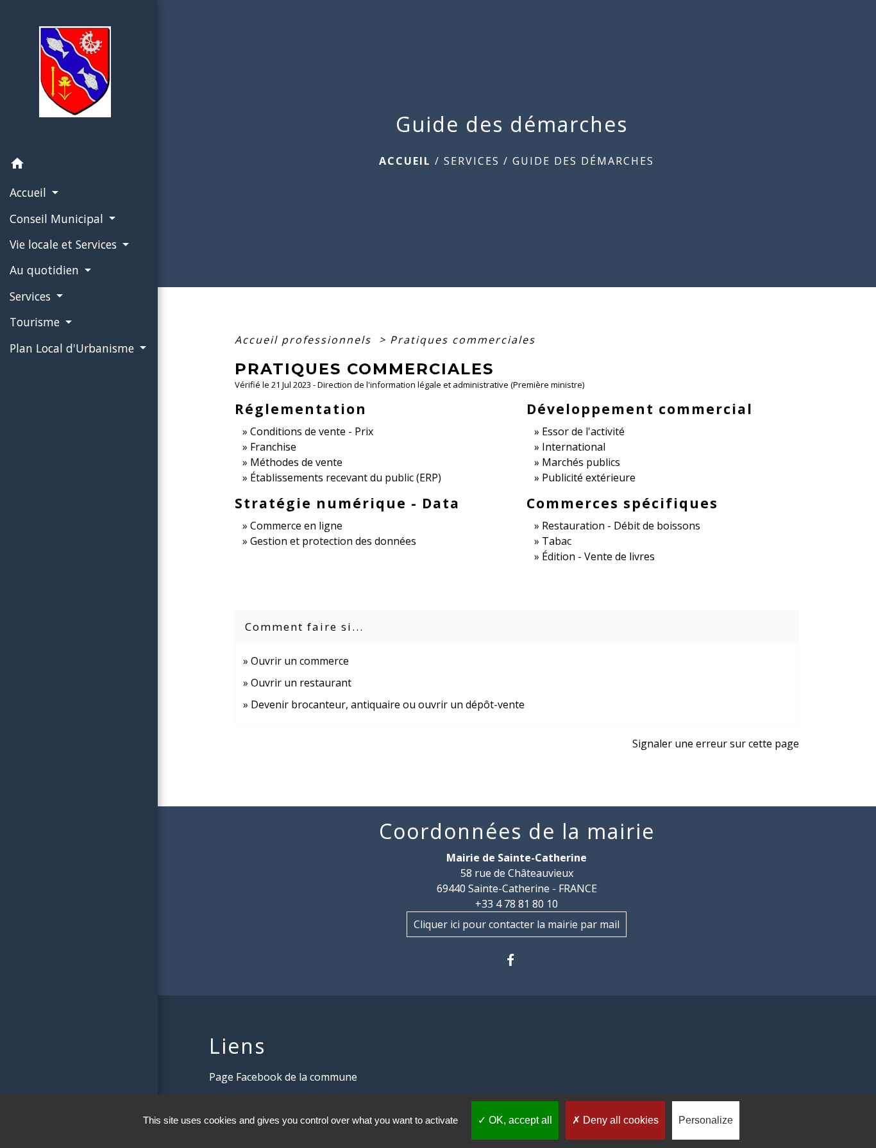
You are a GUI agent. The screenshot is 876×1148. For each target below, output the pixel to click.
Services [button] (32, 296)
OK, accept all (519, 1120)
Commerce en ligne (296, 526)
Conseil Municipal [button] (58, 218)
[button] (79, 165)
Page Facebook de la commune (283, 1077)
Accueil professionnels (305, 340)
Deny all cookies (619, 1120)
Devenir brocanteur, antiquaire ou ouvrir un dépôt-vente (388, 704)
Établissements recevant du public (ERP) (345, 477)
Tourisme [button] (36, 321)
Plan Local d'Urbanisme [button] (73, 348)
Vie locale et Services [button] (65, 244)
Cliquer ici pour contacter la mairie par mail (516, 924)
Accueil (405, 161)
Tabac (556, 541)
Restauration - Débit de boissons (621, 526)
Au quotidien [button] (46, 270)
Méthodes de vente (296, 462)
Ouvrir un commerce (300, 661)
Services (472, 161)
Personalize (705, 1120)
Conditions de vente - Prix (311, 431)
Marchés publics (581, 462)
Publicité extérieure (589, 477)
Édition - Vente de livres (598, 556)
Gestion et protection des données (333, 541)
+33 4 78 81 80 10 (516, 904)
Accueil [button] (29, 192)
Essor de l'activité (583, 431)
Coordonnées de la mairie (517, 831)
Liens (237, 1046)
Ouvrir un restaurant (301, 683)
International (573, 447)
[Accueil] (79, 75)
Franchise (273, 447)
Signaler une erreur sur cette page (715, 743)
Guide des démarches (583, 161)
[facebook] (516, 960)
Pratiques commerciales (462, 340)
